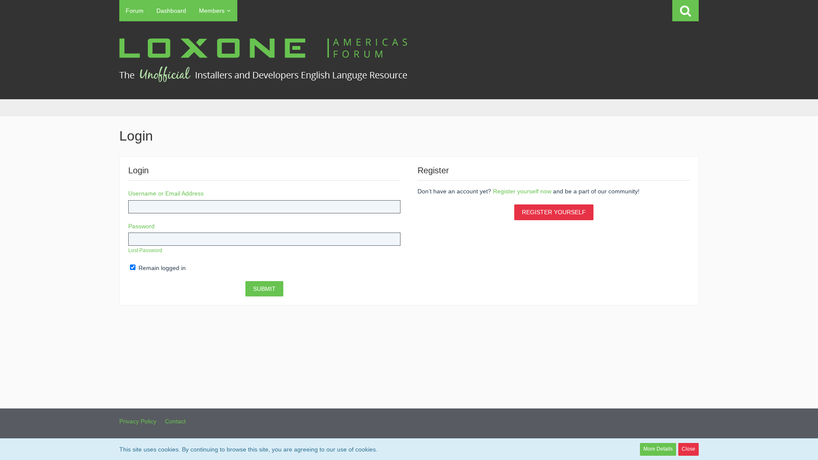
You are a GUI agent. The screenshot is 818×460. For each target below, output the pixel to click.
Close (688, 449)
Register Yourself (554, 212)
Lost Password (145, 250)
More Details (658, 449)
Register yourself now (522, 191)
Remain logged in (161, 267)
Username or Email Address (166, 193)
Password (141, 226)
